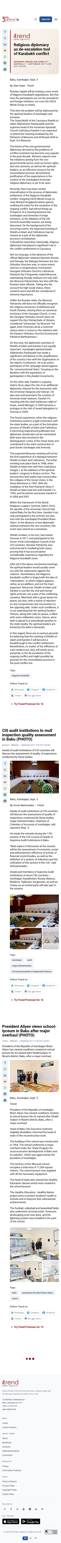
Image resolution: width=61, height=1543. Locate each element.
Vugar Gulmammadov (22, 966)
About (5, 1438)
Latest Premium (9, 1427)
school (15, 1298)
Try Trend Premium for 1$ (28, 703)
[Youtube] (23, 1509)
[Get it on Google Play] (30, 1521)
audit (29, 960)
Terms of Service (9, 1481)
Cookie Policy (8, 1494)
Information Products (11, 1470)
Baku (14, 1293)
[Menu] (56, 19)
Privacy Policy (8, 1486)
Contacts (6, 1447)
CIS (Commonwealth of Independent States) (31, 971)
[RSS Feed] (42, 1509)
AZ (30, 1538)
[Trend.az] (10, 19)
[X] (17, 1509)
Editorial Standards (10, 1451)
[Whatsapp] (4, 1509)
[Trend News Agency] (10, 1383)
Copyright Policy (9, 1490)
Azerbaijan (17, 960)
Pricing (5, 1466)
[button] (5, 32)
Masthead (6, 1442)
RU (35, 1538)
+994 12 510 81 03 (9, 1406)
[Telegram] (29, 1509)
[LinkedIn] (36, 1509)
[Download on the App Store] (10, 1521)
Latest (5, 1423)
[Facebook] (11, 1509)
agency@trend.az (9, 1409)
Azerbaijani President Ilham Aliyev (37, 1293)
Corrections (7, 1455)
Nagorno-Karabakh (20, 675)
